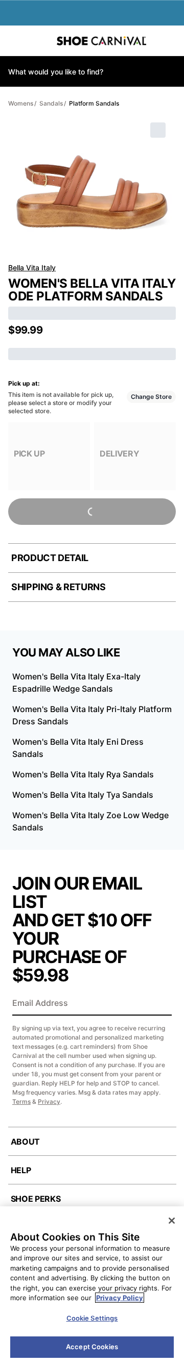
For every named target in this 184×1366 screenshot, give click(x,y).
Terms (21, 1101)
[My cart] (171, 41)
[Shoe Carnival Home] (101, 40)
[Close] (171, 1220)
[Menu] (15, 41)
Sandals (51, 103)
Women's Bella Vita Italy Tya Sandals (82, 795)
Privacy (49, 1101)
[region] (92, 1286)
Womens (20, 103)
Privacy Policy (119, 1298)
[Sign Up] (160, 1004)
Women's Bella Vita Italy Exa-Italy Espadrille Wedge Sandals (76, 682)
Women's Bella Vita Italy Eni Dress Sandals (78, 748)
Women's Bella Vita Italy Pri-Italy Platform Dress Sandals (92, 715)
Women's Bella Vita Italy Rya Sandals (83, 774)
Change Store (151, 396)
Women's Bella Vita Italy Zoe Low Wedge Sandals (90, 821)
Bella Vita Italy (32, 267)
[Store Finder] (39, 41)
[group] (49, 456)
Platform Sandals (94, 103)
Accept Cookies (92, 1347)
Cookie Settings (92, 1318)
